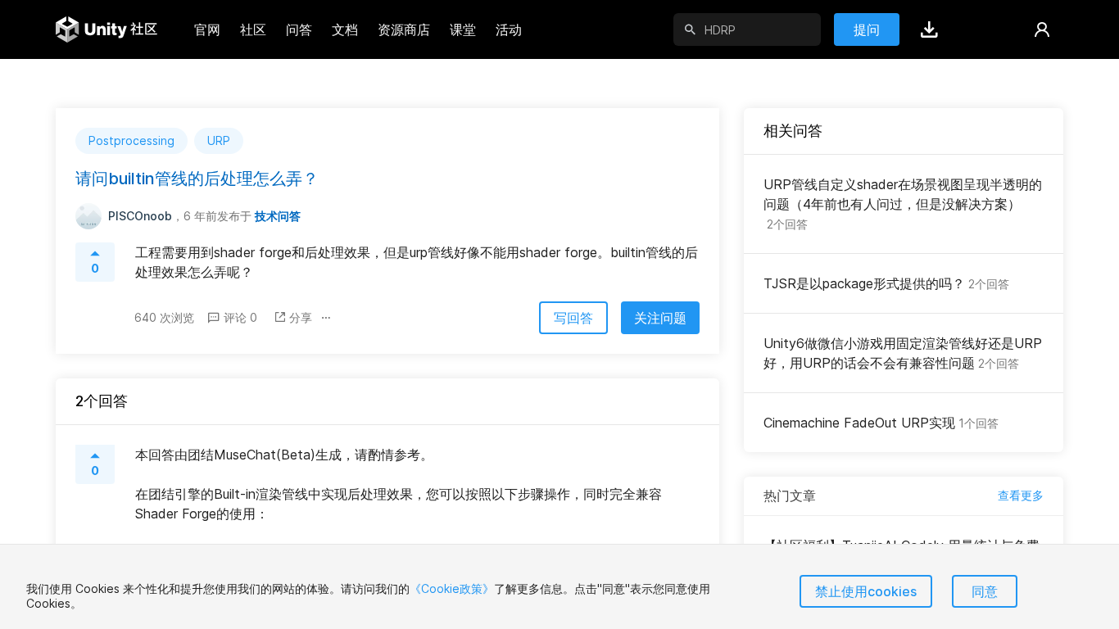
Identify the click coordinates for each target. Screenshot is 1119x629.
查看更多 (1021, 495)
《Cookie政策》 (452, 588)
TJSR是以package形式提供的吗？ (886, 283)
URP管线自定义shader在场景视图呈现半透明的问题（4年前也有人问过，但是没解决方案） (902, 203)
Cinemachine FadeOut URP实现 (881, 422)
